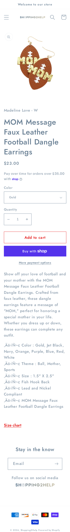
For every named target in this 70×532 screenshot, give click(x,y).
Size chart (12, 425)
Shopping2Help (29, 530)
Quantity (10, 209)
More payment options (35, 263)
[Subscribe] (56, 464)
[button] (6, 17)
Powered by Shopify (49, 530)
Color (8, 188)
